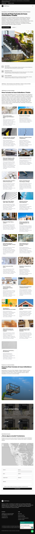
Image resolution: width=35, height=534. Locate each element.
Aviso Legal (20, 513)
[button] (17, 454)
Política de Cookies (21, 515)
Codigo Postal (5, 477)
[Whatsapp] (32, 531)
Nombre (4, 469)
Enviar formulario (17, 488)
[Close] (32, 522)
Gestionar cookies (11, 3)
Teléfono (19, 473)
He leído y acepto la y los (16, 486)
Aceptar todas (4, 3)
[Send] (32, 527)
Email (4, 473)
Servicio (19, 469)
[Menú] (32, 6)
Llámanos (13, 27)
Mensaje (4, 481)
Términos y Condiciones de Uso (23, 486)
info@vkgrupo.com (5, 517)
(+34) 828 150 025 (5, 516)
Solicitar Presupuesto (5, 27)
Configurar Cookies (21, 519)
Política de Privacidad (13, 486)
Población (20, 477)
